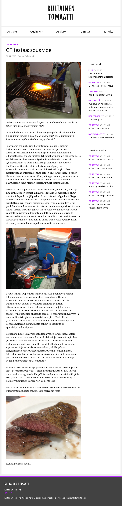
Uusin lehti (37, 31)
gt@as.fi (8, 492)
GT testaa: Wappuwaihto (101, 195)
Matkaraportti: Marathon (102, 137)
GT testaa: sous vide (99, 128)
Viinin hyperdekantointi (101, 186)
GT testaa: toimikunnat (101, 177)
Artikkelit (13, 31)
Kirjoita (108, 31)
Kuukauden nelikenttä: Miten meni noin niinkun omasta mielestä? (101, 107)
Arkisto (61, 31)
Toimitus (85, 31)
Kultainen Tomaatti (61, 12)
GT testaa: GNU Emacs (100, 168)
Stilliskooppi (95, 119)
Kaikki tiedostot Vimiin (100, 94)
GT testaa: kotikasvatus (101, 85)
